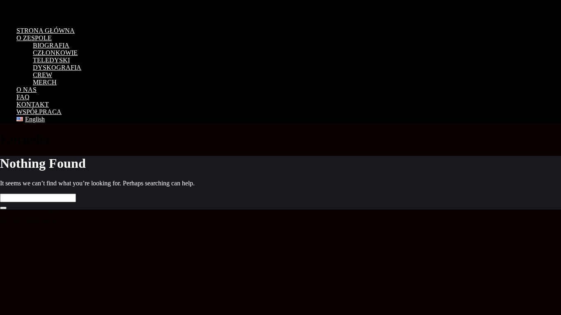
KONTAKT (32, 104)
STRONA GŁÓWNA (45, 30)
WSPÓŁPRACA (39, 111)
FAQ (23, 97)
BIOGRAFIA (51, 45)
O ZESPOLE (34, 37)
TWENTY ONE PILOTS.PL (57, 10)
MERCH (45, 82)
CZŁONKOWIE (55, 52)
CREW (42, 74)
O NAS (26, 89)
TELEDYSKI (51, 60)
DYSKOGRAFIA (57, 67)
